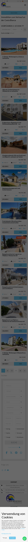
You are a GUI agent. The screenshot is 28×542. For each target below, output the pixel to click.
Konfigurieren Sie (6, 533)
